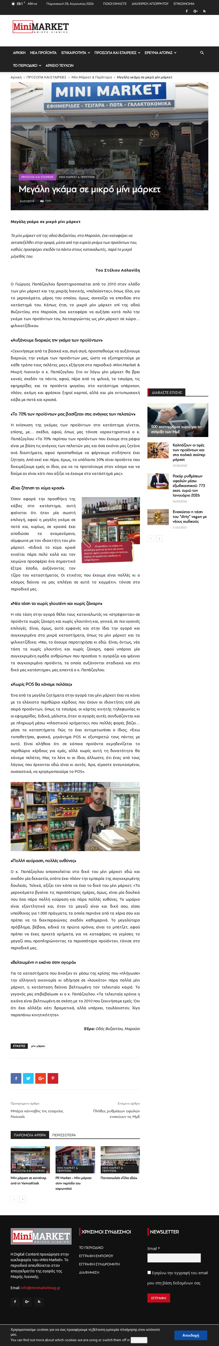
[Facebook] (187, 11)
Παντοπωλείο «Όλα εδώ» (119, 1178)
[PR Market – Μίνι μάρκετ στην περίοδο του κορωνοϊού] (75, 1159)
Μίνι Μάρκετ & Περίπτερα (92, 77)
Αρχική (16, 77)
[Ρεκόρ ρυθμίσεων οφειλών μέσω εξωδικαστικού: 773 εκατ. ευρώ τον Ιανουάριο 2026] (158, 481)
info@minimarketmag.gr (40, 1288)
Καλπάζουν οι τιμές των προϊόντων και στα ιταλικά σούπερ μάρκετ (189, 452)
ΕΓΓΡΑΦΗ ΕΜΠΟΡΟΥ (96, 1256)
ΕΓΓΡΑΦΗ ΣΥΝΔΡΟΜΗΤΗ (99, 1264)
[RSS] (204, 11)
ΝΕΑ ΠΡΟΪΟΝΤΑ (43, 53)
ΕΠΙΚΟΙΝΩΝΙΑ (184, 4)
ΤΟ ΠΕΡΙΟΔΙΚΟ (25, 65)
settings (139, 1340)
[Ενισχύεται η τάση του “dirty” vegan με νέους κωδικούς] (158, 517)
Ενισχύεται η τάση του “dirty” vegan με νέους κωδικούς (190, 517)
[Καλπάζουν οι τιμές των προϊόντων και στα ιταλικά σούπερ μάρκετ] (158, 450)
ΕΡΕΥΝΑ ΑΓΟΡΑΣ (159, 53)
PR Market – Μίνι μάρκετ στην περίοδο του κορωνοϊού (74, 1183)
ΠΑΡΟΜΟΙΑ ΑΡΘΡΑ (30, 1135)
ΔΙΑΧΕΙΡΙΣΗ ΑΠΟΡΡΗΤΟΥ (150, 4)
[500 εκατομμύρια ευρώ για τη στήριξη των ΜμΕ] (177, 420)
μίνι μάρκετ (38, 1046)
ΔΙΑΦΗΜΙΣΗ (89, 1272)
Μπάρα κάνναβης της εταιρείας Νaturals (37, 1114)
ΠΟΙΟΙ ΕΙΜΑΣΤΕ (115, 4)
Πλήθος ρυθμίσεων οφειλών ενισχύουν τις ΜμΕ (116, 1114)
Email (153, 1248)
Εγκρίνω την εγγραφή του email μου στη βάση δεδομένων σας (177, 1277)
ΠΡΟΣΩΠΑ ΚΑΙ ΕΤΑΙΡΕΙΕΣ (115, 53)
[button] (201, 52)
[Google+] (195, 11)
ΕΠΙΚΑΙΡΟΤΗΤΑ (73, 53)
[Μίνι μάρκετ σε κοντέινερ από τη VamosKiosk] (30, 1159)
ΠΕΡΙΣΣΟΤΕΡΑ (64, 1135)
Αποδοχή (190, 1335)
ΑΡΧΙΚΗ (19, 53)
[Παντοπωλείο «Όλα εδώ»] (120, 1159)
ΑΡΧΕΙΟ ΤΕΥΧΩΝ (59, 65)
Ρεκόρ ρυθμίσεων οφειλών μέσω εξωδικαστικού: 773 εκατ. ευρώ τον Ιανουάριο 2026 (189, 486)
